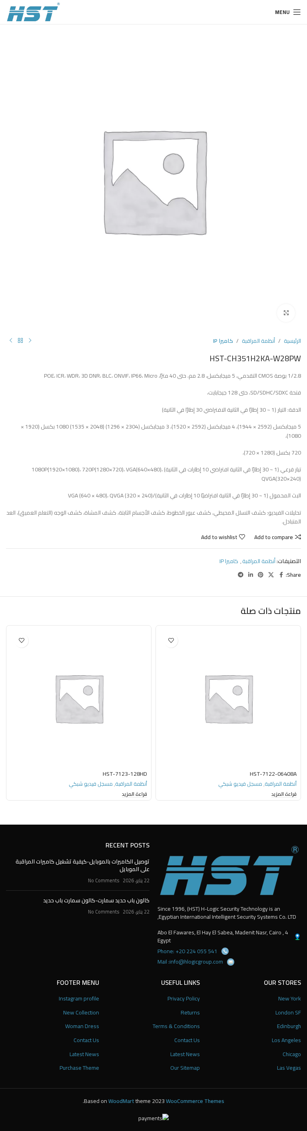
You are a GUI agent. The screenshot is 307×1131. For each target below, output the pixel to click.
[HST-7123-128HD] (78, 698)
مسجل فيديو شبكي (240, 784)
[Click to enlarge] (286, 313)
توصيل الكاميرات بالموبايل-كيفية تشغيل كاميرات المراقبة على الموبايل (83, 865)
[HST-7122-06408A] (228, 698)
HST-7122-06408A (273, 774)
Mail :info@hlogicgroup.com (190, 961)
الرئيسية (292, 340)
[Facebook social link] (281, 575)
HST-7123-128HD (125, 774)
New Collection (81, 1013)
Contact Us (187, 1040)
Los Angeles (286, 1040)
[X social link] (271, 575)
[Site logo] (33, 11)
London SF (288, 1013)
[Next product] (11, 341)
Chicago (292, 1055)
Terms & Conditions (176, 1026)
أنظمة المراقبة (258, 340)
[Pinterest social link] (260, 575)
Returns (190, 1013)
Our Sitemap (185, 1068)
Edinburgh (289, 1026)
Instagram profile (79, 999)
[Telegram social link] (240, 575)
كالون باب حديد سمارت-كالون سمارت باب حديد (96, 900)
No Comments (104, 880)
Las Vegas (289, 1068)
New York (289, 999)
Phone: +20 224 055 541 (187, 951)
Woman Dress (82, 1026)
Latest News (185, 1055)
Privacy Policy (183, 999)
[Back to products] (20, 341)
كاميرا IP (223, 340)
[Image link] (229, 870)
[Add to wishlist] (171, 641)
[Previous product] (30, 341)
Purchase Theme (79, 1068)
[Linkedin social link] (250, 575)
